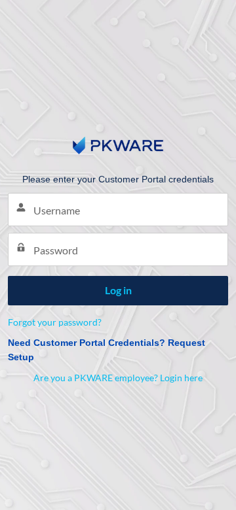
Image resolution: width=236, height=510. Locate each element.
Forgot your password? (55, 322)
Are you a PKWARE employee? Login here (118, 377)
